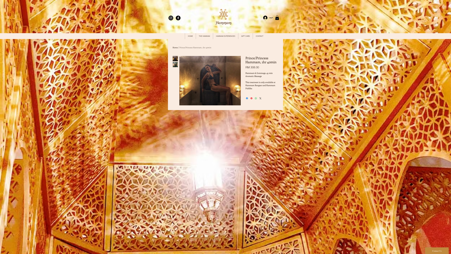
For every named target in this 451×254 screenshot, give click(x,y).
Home (175, 47)
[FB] (178, 18)
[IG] (171, 18)
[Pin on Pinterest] (251, 98)
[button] (277, 17)
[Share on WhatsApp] (256, 98)
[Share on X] (260, 98)
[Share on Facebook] (247, 98)
